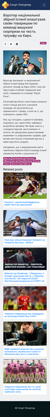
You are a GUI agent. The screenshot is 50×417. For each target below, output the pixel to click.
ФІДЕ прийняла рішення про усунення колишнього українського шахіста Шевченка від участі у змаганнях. (24, 351)
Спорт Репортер (20, 4)
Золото (7, 164)
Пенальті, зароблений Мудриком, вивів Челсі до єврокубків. (22, 203)
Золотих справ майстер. (21, 164)
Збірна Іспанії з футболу (13, 161)
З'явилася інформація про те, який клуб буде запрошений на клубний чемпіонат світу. (22, 389)
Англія (37, 161)
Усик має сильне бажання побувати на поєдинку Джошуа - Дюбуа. (24, 241)
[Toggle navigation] (44, 5)
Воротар (7, 158)
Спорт (43, 43)
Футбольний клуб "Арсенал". (23, 158)
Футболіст (29, 161)
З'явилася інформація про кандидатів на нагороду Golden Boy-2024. (24, 315)
